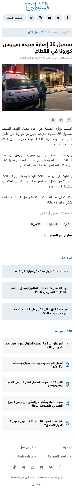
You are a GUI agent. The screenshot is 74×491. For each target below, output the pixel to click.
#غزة (66, 224)
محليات (51, 32)
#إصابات (52, 224)
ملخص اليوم (14, 18)
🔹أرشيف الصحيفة (60, 456)
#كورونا (35, 224)
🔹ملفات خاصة (27, 456)
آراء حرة (67, 447)
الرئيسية (64, 32)
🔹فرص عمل (28, 447)
